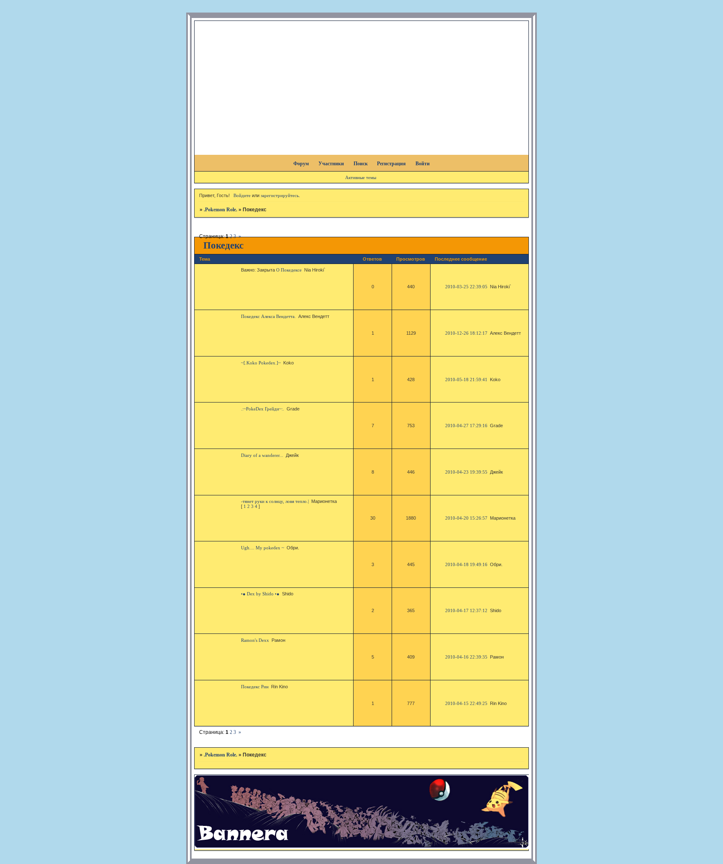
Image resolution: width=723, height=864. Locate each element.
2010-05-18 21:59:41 (466, 379)
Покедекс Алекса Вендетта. (268, 316)
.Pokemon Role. (220, 210)
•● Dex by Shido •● (260, 593)
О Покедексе (289, 269)
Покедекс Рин (255, 686)
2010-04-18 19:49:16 (466, 564)
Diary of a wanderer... (262, 455)
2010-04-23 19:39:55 (466, 471)
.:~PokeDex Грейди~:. (262, 408)
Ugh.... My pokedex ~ (262, 547)
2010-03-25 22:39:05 (466, 286)
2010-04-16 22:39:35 (466, 656)
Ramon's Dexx (255, 640)
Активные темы (360, 177)
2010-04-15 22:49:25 (466, 703)
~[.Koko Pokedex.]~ (261, 362)
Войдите (242, 195)
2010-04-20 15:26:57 (466, 517)
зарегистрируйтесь (280, 195)
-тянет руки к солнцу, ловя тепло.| (275, 501)
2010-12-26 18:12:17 (466, 333)
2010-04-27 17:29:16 (466, 425)
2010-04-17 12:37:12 (466, 610)
